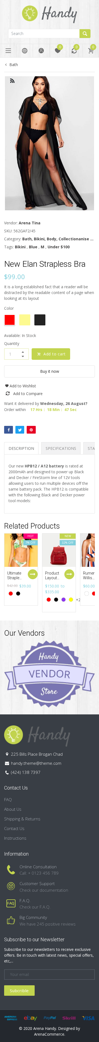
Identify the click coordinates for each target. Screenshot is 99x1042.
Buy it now (49, 371)
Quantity (11, 343)
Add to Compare (28, 393)
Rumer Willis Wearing (90, 578)
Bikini (20, 246)
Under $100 (59, 246)
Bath (13, 64)
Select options (33, 574)
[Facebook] (8, 430)
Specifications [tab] (61, 448)
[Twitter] (19, 430)
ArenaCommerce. (49, 1034)
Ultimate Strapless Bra (15, 578)
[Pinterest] (31, 430)
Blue (33, 246)
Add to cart (54, 354)
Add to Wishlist (23, 385)
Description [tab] (21, 448)
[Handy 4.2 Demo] (49, 14)
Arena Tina (29, 222)
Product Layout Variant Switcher (52, 580)
